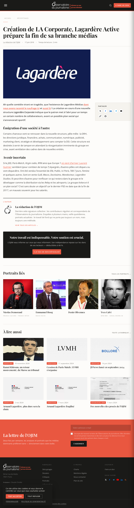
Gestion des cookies (59, 504)
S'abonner (79, 444)
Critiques (45, 477)
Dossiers (45, 473)
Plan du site (78, 481)
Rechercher (46, 492)
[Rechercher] (110, 5)
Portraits (45, 481)
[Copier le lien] (100, 116)
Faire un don (110, 469)
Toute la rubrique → (121, 333)
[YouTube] (118, 479)
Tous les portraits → (121, 274)
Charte (76, 469)
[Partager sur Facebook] (105, 111)
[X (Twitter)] (106, 479)
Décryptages (23, 18)
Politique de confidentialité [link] (33, 501)
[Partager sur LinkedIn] (111, 111)
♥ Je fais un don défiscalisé (47, 252)
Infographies (47, 484)
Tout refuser (34, 496)
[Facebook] (110, 479)
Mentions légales (80, 473)
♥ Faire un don (122, 5)
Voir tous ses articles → (26, 225)
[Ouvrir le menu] (5, 5)
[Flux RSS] (125, 479)
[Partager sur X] (100, 111)
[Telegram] (114, 479)
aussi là (47, 108)
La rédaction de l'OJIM (11, 42)
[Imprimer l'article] (105, 116)
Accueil (7, 18)
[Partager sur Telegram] (116, 111)
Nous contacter (80, 477)
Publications (47, 488)
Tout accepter (15, 496)
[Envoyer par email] (121, 111)
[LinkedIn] (122, 479)
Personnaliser (12, 501)
